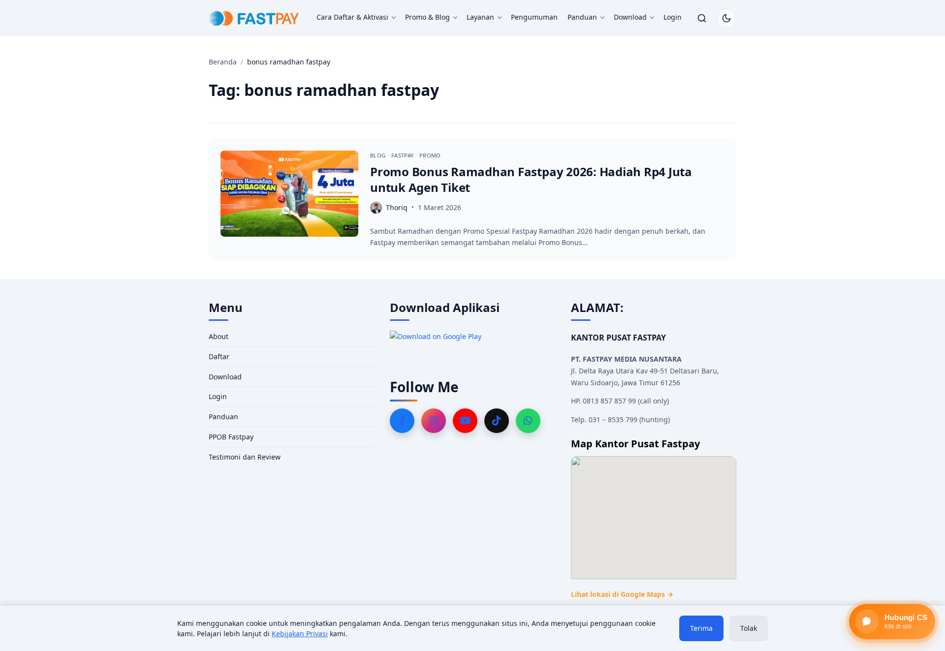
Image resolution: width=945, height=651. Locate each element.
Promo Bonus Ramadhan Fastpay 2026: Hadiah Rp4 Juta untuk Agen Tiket (531, 179)
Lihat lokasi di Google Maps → (622, 594)
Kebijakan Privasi (300, 633)
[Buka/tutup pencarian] (702, 18)
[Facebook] (402, 420)
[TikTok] (496, 420)
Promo (430, 155)
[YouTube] (465, 420)
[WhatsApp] (528, 420)
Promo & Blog (427, 17)
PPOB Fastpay (231, 436)
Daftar (219, 356)
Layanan (480, 17)
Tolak (748, 628)
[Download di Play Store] (472, 344)
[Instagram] (433, 420)
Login (672, 17)
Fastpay (403, 155)
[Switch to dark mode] (726, 18)
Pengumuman (534, 17)
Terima (701, 628)
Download (630, 17)
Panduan (582, 17)
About (218, 336)
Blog (378, 155)
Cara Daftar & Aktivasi (352, 17)
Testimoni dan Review (245, 457)
